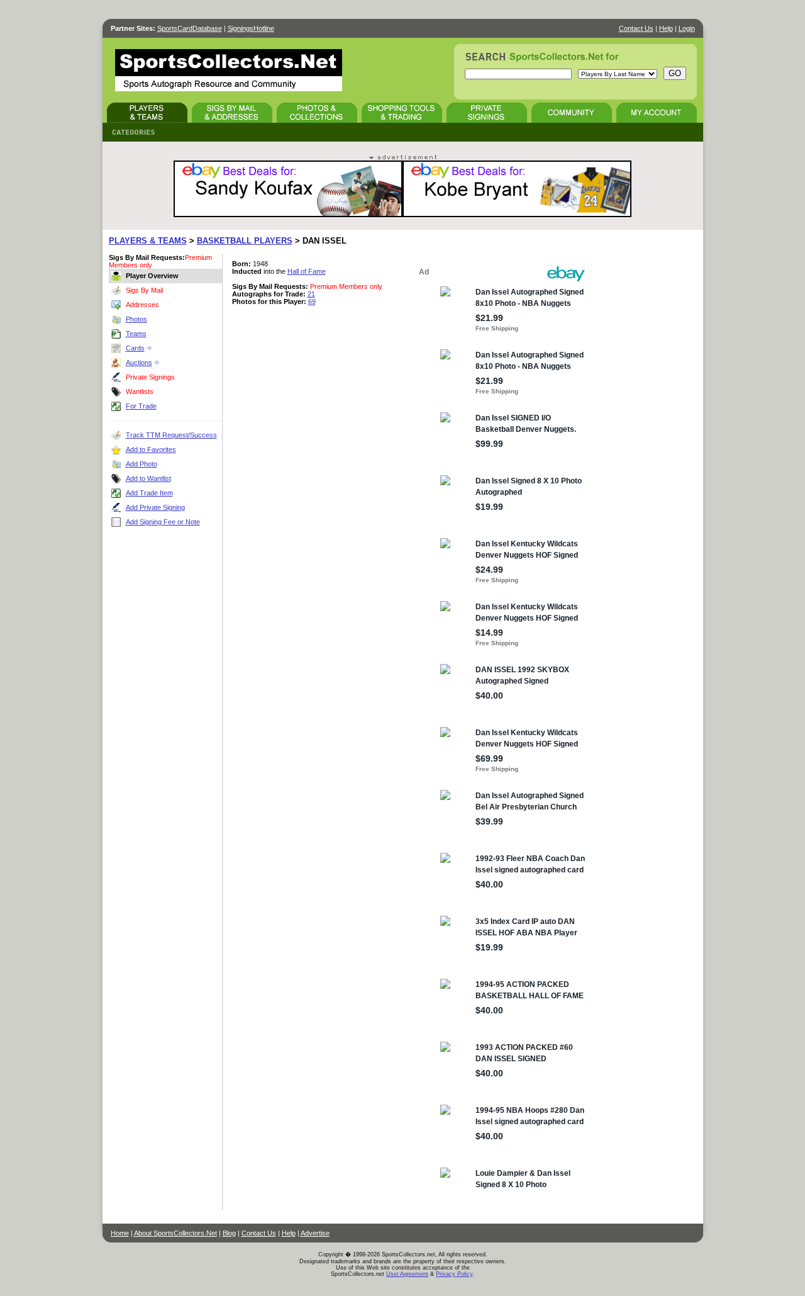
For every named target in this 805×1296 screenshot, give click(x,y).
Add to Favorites (151, 449)
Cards (135, 348)
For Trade (141, 406)
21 (311, 294)
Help (666, 28)
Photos (136, 319)
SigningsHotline (251, 28)
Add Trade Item (149, 493)
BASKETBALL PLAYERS (244, 240)
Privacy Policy (454, 1274)
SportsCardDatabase (189, 28)
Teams (136, 333)
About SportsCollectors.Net (175, 1233)
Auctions (139, 362)
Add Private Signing (155, 507)
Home (120, 1233)
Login (687, 28)
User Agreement (407, 1274)
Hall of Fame (306, 271)
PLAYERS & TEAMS (148, 240)
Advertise (315, 1233)
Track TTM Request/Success (171, 435)
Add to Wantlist (148, 478)
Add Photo (141, 464)
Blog (229, 1233)
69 (312, 301)
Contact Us (636, 28)
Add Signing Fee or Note (163, 522)
